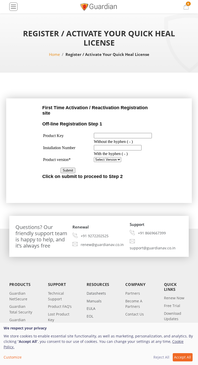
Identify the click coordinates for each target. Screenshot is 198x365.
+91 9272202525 (95, 235)
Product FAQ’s (60, 306)
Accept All (182, 357)
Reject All (161, 357)
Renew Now (174, 297)
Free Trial (172, 305)
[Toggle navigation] (13, 7)
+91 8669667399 (152, 233)
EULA (91, 308)
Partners (132, 293)
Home (54, 54)
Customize (13, 357)
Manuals (94, 301)
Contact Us (134, 314)
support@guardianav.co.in (153, 247)
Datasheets (96, 293)
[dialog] (99, 344)
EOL (90, 316)
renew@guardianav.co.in (102, 244)
